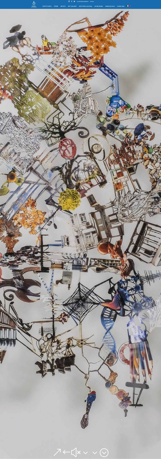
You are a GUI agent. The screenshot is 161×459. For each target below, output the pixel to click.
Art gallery (72, 6)
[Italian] (129, 7)
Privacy (92, 1)
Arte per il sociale (85, 6)
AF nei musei (98, 6)
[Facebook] (71, 2)
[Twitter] (74, 2)
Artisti (63, 6)
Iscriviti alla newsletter (83, 1)
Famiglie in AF (110, 6)
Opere (56, 6)
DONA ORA (120, 6)
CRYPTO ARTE (47, 6)
